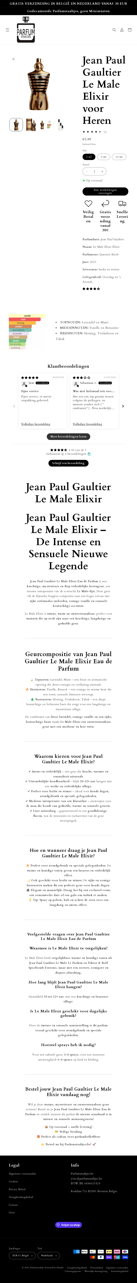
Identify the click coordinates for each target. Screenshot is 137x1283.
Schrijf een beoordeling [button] (68, 463)
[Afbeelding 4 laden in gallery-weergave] (60, 124)
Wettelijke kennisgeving (96, 1271)
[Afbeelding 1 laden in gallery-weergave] (16, 124)
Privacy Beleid (17, 1189)
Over (12, 1212)
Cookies (13, 1181)
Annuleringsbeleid (119, 1271)
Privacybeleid (96, 1268)
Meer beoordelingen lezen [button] (68, 436)
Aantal (86, 164)
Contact (13, 1205)
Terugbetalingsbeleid (21, 1197)
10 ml (119, 157)
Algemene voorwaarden (22, 1173)
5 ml (103, 157)
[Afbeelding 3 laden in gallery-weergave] (45, 124)
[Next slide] (123, 406)
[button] (7, 30)
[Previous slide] (14, 406)
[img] (30, 378)
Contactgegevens (73, 1271)
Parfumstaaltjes (37, 1267)
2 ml (89, 157)
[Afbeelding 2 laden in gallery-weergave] (31, 124)
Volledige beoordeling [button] (35, 424)
